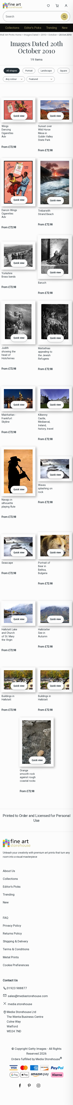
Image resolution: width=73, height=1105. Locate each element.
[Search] (64, 16)
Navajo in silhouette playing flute (8, 503)
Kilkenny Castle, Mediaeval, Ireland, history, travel (45, 421)
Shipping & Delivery (15, 941)
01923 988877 (17, 988)
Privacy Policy (12, 925)
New (65, 27)
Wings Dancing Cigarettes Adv (7, 131)
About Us (9, 871)
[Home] (14, 5)
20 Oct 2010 (65, 34)
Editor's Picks (32, 27)
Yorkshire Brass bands (9, 275)
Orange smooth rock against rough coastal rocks (28, 775)
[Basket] (57, 5)
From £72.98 (9, 147)
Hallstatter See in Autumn (44, 633)
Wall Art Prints (7, 34)
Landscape (46, 70)
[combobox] (32, 16)
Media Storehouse (48, 1059)
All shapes (11, 70)
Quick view (18, 116)
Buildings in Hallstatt (8, 698)
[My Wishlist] (48, 5)
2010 (43, 34)
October (52, 34)
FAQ (5, 917)
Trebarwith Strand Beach (46, 212)
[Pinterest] (29, 1087)
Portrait (29, 70)
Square (63, 70)
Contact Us (10, 980)
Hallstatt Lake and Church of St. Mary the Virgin (9, 634)
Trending (51, 27)
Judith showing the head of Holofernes (9, 353)
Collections (12, 27)
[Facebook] (20, 1087)
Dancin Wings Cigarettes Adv (9, 214)
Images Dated (31, 34)
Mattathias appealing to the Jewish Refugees (45, 353)
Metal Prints (11, 957)
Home (18, 34)
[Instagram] (38, 1087)
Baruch (42, 282)
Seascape (7, 562)
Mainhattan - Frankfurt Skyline (9, 418)
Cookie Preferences (16, 965)
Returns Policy (12, 933)
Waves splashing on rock (45, 489)
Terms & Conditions (16, 949)
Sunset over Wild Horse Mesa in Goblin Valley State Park (45, 133)
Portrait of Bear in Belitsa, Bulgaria (44, 568)
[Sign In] (66, 5)
